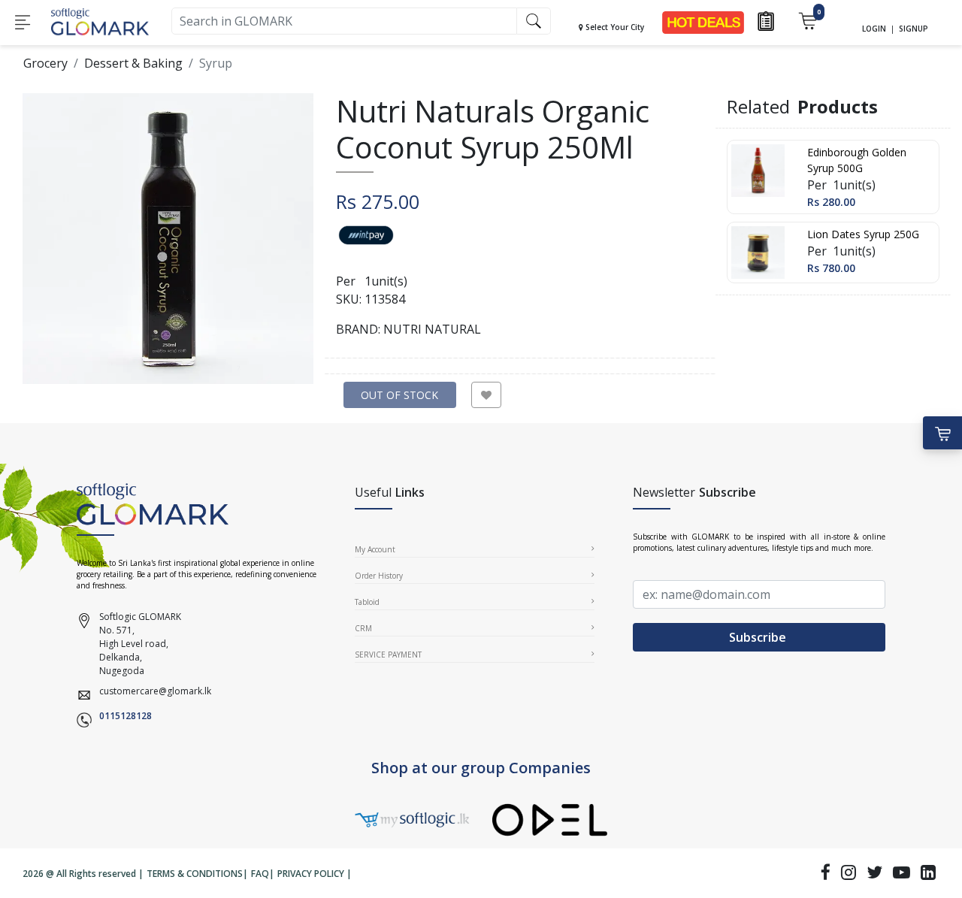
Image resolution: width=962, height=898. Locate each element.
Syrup (215, 63)
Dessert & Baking (133, 63)
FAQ (260, 873)
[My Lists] (766, 20)
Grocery (45, 63)
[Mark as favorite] (486, 395)
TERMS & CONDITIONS (195, 873)
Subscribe (759, 637)
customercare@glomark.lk (155, 691)
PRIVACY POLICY (310, 873)
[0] (808, 20)
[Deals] (703, 21)
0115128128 (125, 715)
